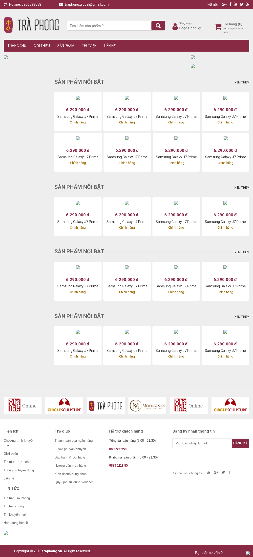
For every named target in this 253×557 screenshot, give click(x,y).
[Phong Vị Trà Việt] (106, 405)
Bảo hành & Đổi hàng (70, 457)
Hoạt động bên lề (16, 523)
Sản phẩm (65, 46)
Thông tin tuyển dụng (19, 470)
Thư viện (89, 46)
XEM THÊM (241, 82)
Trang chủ (16, 46)
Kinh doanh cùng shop (70, 474)
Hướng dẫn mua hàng (70, 465)
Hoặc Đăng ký (190, 28)
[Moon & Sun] (147, 405)
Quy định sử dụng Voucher (74, 482)
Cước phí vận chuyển (70, 449)
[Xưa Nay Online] (23, 405)
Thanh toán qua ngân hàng (74, 440)
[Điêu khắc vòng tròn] (64, 405)
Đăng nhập (185, 23)
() (240, 24)
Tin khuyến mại (15, 515)
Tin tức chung (14, 506)
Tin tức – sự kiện (16, 462)
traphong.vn (52, 551)
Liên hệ (110, 46)
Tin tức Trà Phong (17, 498)
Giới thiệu (42, 46)
